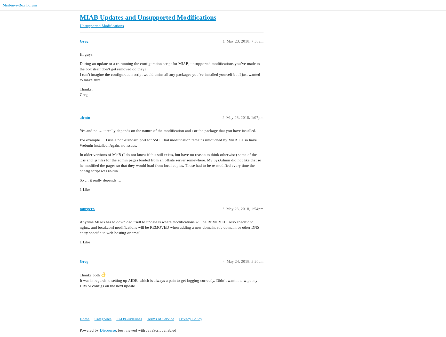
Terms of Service (160, 319)
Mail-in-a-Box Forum (20, 5)
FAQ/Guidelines (129, 319)
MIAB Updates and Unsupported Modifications (148, 17)
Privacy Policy (190, 319)
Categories (103, 319)
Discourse (108, 330)
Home (85, 319)
